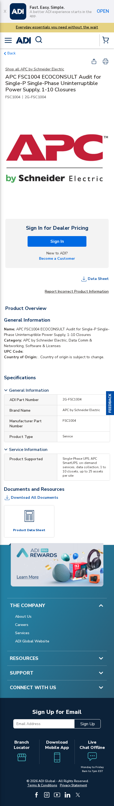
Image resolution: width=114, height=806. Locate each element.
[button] (110, 403)
